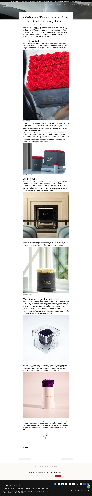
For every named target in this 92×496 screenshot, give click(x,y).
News (9, 492)
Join (57, 476)
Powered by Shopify (18, 492)
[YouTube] (88, 490)
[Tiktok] (75, 490)
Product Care (32, 491)
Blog (39, 488)
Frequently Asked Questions (29, 489)
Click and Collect (14, 489)
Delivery (5, 489)
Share (26, 447)
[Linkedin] (85, 490)
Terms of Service (44, 489)
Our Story (21, 488)
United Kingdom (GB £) (10, 485)
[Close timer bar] (90, 1)
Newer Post (67, 458)
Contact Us (34, 488)
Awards (5, 492)
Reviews (27, 488)
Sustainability (46, 488)
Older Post (25, 458)
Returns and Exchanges (19, 491)
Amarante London (9, 488)
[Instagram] (82, 490)
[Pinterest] (78, 490)
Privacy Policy (7, 491)
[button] (43, 4)
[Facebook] (71, 490)
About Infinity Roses (43, 491)
